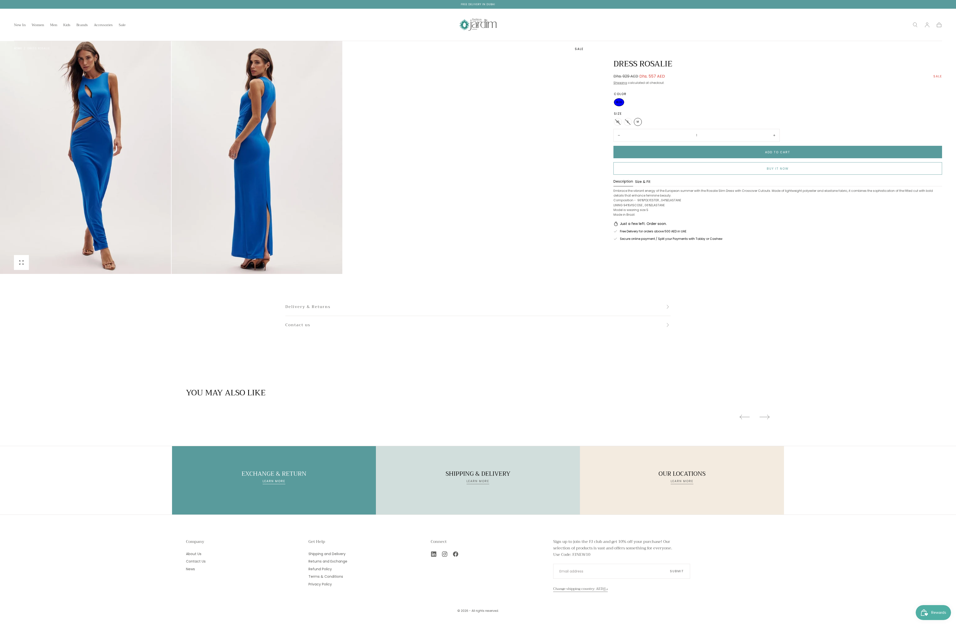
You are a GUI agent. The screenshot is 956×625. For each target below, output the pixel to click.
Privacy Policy (320, 584)
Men (53, 25)
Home (18, 48)
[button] (915, 25)
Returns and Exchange (327, 561)
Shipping (620, 83)
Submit (677, 571)
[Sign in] (927, 25)
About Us (193, 553)
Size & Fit (643, 182)
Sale (122, 25)
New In (20, 25)
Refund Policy (320, 569)
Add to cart (777, 152)
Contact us (297, 324)
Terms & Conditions (325, 576)
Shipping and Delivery (327, 553)
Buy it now (778, 168)
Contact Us (196, 561)
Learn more (274, 481)
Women (38, 25)
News (190, 569)
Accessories (103, 25)
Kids (66, 25)
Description (623, 182)
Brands (82, 25)
